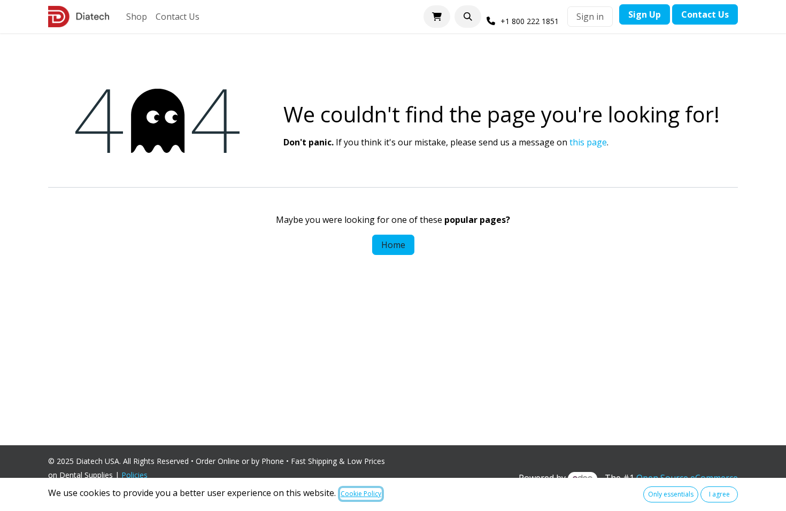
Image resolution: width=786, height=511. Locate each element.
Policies (136, 475)
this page (588, 142)
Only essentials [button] (670, 494)
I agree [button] (719, 494)
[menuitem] (136, 16)
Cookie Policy (361, 493)
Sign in (590, 16)
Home (393, 245)
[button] (467, 16)
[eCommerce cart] (436, 16)
